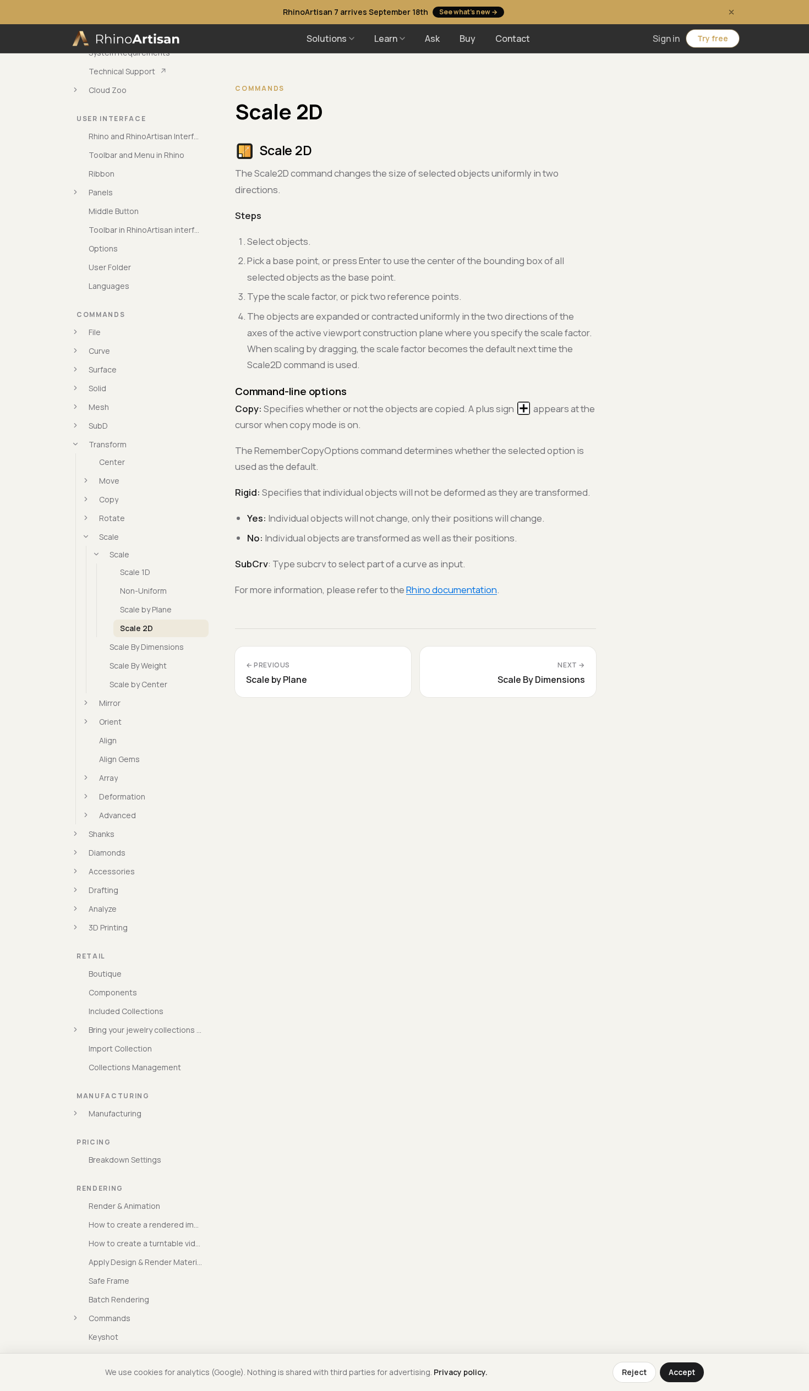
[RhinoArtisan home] (127, 39)
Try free (712, 38)
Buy (467, 38)
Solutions (327, 38)
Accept (682, 1372)
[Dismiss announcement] (731, 12)
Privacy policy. (461, 1372)
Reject (634, 1372)
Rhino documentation (451, 589)
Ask (432, 38)
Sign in (666, 38)
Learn (385, 38)
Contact (512, 38)
